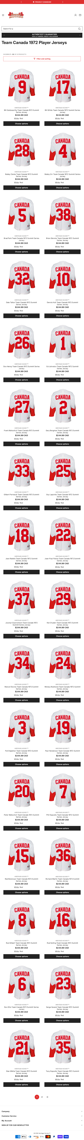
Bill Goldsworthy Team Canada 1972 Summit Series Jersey (21, 111)
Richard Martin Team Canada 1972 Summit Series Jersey (62, 880)
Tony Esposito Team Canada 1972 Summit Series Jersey (62, 1072)
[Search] (79, 29)
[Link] (16, 15)
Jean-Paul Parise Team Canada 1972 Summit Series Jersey (62, 560)
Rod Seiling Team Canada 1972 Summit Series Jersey (62, 944)
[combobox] (42, 28)
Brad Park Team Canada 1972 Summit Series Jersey (21, 239)
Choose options (21, 124)
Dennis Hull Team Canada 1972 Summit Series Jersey (62, 303)
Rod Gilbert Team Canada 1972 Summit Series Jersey (21, 944)
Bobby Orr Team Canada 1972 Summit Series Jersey (62, 175)
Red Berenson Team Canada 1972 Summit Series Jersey (21, 880)
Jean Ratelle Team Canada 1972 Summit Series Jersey (21, 560)
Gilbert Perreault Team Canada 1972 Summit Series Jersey (21, 496)
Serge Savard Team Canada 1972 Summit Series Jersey (62, 1008)
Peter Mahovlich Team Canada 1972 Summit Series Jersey (21, 816)
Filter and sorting (43, 59)
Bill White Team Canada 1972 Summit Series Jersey (62, 111)
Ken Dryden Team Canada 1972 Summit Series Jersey (62, 624)
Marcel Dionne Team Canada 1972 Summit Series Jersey (21, 688)
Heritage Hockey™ (21, 108)
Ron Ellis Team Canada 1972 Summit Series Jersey (21, 1008)
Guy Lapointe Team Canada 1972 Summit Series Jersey (62, 496)
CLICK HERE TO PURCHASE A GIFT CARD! (54, 2)
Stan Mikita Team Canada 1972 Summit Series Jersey (21, 1072)
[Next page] (47, 1097)
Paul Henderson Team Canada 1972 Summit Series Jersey (62, 752)
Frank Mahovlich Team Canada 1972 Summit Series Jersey (21, 431)
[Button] (21, 2)
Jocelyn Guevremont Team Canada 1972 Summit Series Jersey (21, 624)
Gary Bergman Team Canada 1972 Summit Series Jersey (62, 431)
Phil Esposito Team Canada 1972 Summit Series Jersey (62, 816)
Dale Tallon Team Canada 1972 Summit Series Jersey (21, 303)
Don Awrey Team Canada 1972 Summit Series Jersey (21, 367)
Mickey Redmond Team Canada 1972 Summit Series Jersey (62, 688)
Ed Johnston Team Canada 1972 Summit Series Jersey (62, 367)
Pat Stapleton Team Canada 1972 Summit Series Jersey (21, 752)
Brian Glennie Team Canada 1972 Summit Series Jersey (62, 239)
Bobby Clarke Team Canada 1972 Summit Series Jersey (21, 175)
